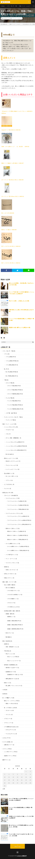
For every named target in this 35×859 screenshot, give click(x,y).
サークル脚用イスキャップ (12, 543)
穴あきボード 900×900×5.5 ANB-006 (10, 130)
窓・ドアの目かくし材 (9, 707)
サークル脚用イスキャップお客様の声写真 (17, 546)
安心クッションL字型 (12, 656)
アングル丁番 (9, 398)
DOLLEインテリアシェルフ (12, 461)
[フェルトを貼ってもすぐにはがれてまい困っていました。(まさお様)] (4, 837)
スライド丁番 (9, 382)
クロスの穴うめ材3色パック (14, 594)
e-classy (2, 6)
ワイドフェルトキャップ (11, 498)
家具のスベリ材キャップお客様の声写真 (16, 535)
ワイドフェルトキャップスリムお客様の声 (17, 516)
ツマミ (5, 354)
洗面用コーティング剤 (9, 755)
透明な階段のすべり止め (11, 678)
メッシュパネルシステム (10, 427)
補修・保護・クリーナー (8, 582)
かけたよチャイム (10, 729)
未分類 (4, 693)
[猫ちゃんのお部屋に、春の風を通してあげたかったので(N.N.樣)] (4, 286)
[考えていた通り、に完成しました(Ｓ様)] (4, 303)
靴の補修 (8, 637)
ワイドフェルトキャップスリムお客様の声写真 (18, 520)
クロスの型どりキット (12, 590)
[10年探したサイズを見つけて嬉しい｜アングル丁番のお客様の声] (4, 819)
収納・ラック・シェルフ (24, 6)
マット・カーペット (10, 558)
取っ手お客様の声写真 (11, 371)
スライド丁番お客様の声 (13, 385)
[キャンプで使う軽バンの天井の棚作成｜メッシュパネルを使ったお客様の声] (4, 294)
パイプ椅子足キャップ (11, 554)
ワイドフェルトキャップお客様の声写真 (16, 505)
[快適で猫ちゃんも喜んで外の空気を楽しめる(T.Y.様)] (4, 312)
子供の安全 (6, 651)
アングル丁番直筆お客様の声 (14, 409)
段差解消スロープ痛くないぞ (14, 674)
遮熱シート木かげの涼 (11, 703)
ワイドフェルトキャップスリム (13, 513)
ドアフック (8, 480)
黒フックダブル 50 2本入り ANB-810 (10, 246)
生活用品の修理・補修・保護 (11, 610)
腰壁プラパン (5, 759)
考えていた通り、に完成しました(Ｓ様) (19, 301)
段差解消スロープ (10, 671)
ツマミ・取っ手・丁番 (12, 6)
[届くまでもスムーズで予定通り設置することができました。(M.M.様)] (4, 828)
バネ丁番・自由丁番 (10, 413)
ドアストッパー (7, 722)
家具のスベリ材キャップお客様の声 (15, 531)
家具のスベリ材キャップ (11, 528)
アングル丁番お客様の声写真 (14, 405)
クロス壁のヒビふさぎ (12, 606)
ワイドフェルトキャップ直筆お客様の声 (16, 509)
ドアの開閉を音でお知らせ (10, 726)
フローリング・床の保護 (10, 495)
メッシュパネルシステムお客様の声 (14, 442)
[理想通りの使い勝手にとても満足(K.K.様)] (4, 330)
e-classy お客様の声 (22, 855)
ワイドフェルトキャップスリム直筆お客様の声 (18, 524)
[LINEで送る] (28, 270)
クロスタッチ (10, 602)
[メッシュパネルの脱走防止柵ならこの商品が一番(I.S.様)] (4, 321)
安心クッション (9, 653)
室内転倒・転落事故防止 (10, 664)
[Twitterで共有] (17, 270)
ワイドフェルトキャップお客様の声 (15, 501)
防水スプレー (9, 633)
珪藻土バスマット (8, 577)
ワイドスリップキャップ (11, 562)
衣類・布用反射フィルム (11, 646)
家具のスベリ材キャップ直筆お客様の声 (16, 539)
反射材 (5, 644)
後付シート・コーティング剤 (11, 700)
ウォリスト (6, 488)
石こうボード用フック (11, 476)
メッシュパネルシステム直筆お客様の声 (15, 450)
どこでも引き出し (8, 484)
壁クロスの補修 (9, 587)
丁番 (5, 380)
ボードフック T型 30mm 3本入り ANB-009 (12, 179)
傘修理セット (10, 616)
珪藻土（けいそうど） (11, 569)
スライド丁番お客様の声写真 (14, 389)
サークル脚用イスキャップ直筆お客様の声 (17, 550)
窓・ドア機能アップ (7, 697)
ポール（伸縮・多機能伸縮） (12, 438)
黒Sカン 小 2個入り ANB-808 (8, 229)
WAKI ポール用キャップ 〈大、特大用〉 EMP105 (15, 146)
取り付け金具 (9, 454)
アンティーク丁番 (10, 420)
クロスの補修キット (12, 598)
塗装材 (5, 566)
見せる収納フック (8, 473)
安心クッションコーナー (13, 660)
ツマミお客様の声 (10, 356)
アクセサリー (9, 429)
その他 (4, 689)
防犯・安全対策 (6, 641)
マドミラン (8, 714)
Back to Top (17, 846)
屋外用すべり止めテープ (11, 667)
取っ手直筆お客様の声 (11, 376)
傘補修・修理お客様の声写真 (14, 624)
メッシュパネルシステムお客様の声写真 (15, 446)
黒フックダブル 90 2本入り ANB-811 (10, 263)
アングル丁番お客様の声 (13, 400)
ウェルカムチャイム (10, 733)
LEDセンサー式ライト (9, 573)
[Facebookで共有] (6, 270)
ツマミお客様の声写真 (11, 360)
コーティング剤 (6, 748)
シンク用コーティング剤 (10, 751)
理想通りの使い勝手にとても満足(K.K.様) (19, 327)
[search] (33, 342)
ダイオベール (9, 710)
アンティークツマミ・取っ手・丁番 (12, 417)
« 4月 (4, 788)
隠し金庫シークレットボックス (13, 685)
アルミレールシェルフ (11, 465)
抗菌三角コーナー (8, 744)
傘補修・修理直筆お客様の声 (14, 628)
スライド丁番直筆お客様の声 (14, 393)
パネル (7, 434)
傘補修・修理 (9, 613)
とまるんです (5, 737)
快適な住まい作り (6, 492)
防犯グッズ (6, 682)
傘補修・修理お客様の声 (13, 620)
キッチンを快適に (6, 741)
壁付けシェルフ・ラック (10, 458)
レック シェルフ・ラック (12, 469)
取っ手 (5, 369)
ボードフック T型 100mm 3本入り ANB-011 (12, 196)
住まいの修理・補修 (9, 584)
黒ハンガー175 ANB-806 (7, 213)
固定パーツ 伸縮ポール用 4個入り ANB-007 (12, 163)
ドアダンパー (7, 718)
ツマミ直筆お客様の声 (11, 365)
